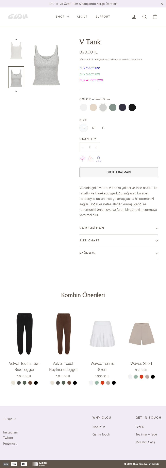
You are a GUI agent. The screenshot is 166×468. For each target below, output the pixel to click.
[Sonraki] (16, 90)
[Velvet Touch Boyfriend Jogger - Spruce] (64, 383)
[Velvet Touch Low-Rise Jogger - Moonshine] (19, 383)
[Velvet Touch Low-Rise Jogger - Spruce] (24, 383)
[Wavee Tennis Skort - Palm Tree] (97, 383)
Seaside (122, 107)
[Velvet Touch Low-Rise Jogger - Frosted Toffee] (13, 383)
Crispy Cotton (84, 107)
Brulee (93, 107)
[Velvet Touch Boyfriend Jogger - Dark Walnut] (69, 383)
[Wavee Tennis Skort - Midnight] (114, 383)
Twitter (8, 438)
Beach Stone (103, 107)
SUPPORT (103, 16)
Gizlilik (140, 427)
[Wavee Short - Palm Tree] (136, 377)
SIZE (83, 120)
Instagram (10, 432)
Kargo (98, 59)
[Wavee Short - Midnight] (153, 377)
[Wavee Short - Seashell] (130, 377)
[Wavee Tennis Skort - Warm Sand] (108, 383)
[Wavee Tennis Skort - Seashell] (91, 383)
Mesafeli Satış (145, 442)
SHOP (61, 16)
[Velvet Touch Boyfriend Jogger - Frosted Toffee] (52, 383)
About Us (99, 427)
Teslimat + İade (146, 434)
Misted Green (113, 107)
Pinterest (10, 443)
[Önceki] (16, 40)
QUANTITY (88, 139)
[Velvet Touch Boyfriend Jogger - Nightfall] (75, 383)
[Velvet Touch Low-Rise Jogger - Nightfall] (36, 383)
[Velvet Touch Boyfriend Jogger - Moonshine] (58, 383)
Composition (92, 228)
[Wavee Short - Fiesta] (141, 377)
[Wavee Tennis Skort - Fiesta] (102, 383)
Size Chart (90, 240)
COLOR (95, 99)
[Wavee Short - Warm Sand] (147, 377)
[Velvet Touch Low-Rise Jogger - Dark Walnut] (30, 383)
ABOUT (82, 16)
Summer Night (132, 107)
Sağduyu (88, 253)
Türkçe (7, 419)
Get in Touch (101, 434)
